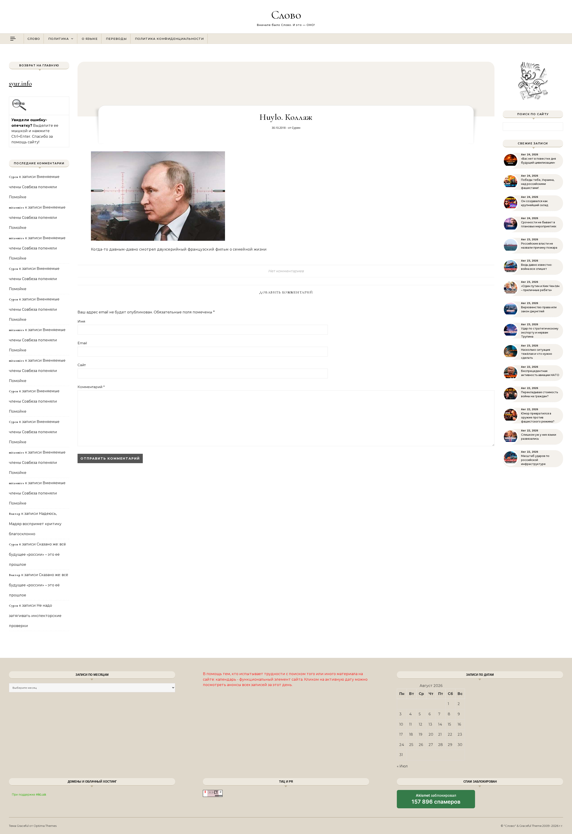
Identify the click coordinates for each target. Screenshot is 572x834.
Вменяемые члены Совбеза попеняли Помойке (34, 187)
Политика (58, 38)
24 (401, 745)
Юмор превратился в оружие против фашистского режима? (537, 417)
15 (449, 724)
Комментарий (91, 387)
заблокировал (436, 800)
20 (431, 734)
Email (82, 343)
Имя (81, 321)
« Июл (402, 766)
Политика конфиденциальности (169, 38)
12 (420, 724)
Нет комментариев (286, 271)
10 (401, 724)
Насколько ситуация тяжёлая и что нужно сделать (536, 353)
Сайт (82, 365)
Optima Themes (45, 826)
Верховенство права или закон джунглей (539, 309)
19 (420, 734)
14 (440, 724)
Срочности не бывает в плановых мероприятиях (538, 224)
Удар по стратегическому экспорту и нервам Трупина (539, 332)
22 (450, 734)
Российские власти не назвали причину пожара (539, 245)
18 (411, 734)
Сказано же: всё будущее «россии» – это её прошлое (37, 554)
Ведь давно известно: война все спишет (536, 266)
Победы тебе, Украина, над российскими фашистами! (537, 184)
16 (459, 724)
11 (410, 724)
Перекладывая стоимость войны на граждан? (539, 394)
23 (460, 734)
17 (401, 734)
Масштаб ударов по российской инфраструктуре (535, 460)
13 (430, 724)
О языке (90, 38)
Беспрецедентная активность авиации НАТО (540, 373)
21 (440, 734)
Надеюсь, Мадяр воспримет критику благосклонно (35, 523)
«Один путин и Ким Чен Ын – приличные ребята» (540, 288)
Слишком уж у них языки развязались (538, 436)
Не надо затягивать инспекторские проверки (35, 615)
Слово (286, 14)
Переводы (116, 38)
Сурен (296, 128)
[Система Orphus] (19, 110)
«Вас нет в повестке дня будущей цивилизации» (538, 160)
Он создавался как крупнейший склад (534, 203)
